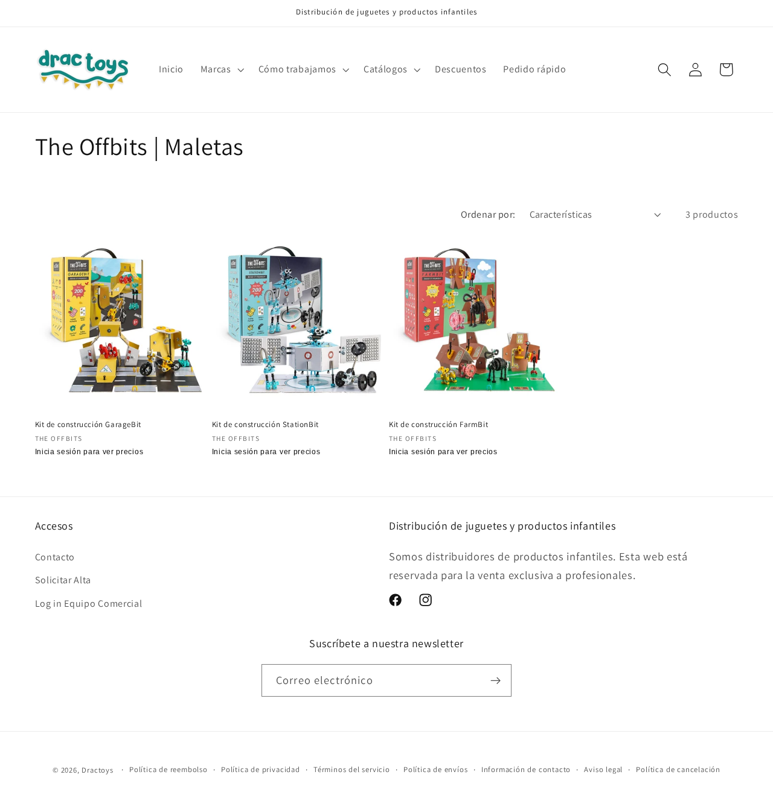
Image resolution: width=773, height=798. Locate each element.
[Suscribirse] (495, 680)
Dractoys (97, 770)
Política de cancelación (678, 769)
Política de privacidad (260, 769)
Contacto (55, 557)
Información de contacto (526, 769)
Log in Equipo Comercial (89, 603)
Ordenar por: (488, 214)
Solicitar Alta (63, 580)
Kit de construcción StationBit (265, 424)
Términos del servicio (351, 769)
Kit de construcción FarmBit (438, 424)
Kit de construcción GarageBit (88, 424)
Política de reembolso (168, 769)
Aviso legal (603, 769)
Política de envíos (435, 769)
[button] (221, 69)
